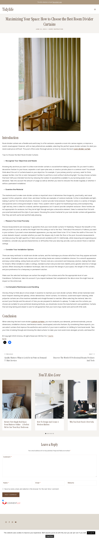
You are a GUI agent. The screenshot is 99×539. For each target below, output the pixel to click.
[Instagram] (6, 522)
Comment (7, 457)
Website (71, 483)
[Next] (93, 405)
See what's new (57, 2)
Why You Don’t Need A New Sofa (82, 421)
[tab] (45, 433)
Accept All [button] (91, 533)
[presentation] (16, 399)
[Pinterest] (12, 522)
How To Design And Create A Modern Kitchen (48, 423)
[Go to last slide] (5, 405)
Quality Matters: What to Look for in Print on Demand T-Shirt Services (25, 357)
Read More (50, 536)
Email (38, 483)
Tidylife (50, 336)
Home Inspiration (56, 29)
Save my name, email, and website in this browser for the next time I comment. (31, 489)
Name (6, 483)
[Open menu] (95, 9)
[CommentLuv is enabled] (49, 503)
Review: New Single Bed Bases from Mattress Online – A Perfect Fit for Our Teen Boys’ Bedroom (16, 424)
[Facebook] (9, 522)
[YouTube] (15, 522)
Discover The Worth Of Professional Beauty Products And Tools (74, 357)
